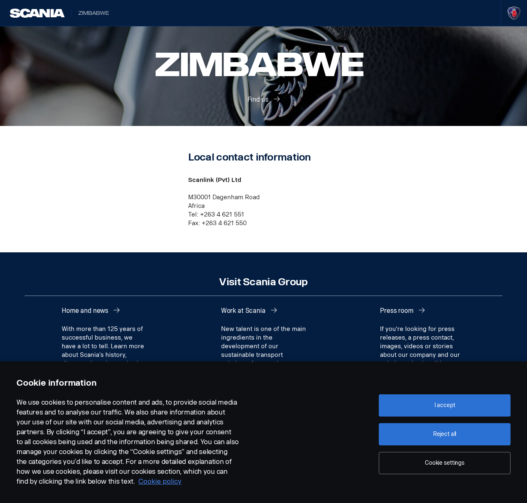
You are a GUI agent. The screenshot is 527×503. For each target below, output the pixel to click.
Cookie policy (160, 481)
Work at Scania (244, 310)
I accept (444, 405)
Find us (258, 99)
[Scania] (37, 13)
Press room (397, 310)
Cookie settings (444, 462)
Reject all (445, 434)
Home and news (86, 310)
